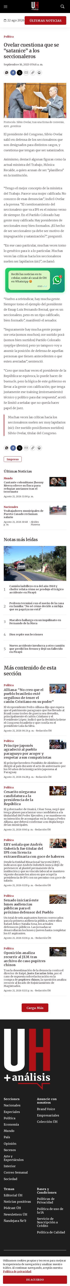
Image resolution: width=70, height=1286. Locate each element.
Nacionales (11, 507)
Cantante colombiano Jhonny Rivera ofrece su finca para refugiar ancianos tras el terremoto (23, 487)
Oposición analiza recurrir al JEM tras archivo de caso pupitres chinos (25, 959)
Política (9, 36)
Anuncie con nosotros (47, 1100)
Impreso (13, 459)
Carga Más (35, 1008)
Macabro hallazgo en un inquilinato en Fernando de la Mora (35, 622)
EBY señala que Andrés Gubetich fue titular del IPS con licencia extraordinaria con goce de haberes (34, 850)
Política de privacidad (17, 1271)
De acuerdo (35, 1279)
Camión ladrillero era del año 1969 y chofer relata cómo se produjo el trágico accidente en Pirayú (36, 589)
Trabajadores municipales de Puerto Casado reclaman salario (23, 514)
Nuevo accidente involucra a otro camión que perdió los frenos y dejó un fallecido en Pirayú (37, 648)
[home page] (35, 6)
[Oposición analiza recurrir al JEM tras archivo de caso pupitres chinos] (57, 952)
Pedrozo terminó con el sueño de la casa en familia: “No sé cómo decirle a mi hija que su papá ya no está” (36, 606)
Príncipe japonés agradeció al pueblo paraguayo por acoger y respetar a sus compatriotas (27, 751)
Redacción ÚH (44, 730)
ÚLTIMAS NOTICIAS (45, 20)
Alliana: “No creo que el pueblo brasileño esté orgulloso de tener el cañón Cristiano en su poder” (29, 696)
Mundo (8, 478)
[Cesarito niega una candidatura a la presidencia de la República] (57, 791)
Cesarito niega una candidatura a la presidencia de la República (20, 798)
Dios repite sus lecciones (26, 634)
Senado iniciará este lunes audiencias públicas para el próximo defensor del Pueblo (28, 906)
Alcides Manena (35, 523)
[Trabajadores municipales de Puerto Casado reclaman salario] (57, 510)
